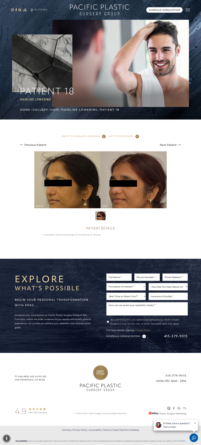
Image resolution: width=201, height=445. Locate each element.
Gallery (40, 109)
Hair (54, 109)
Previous (35, 145)
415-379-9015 (40, 9)
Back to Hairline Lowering (81, 136)
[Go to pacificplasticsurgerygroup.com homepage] (99, 9)
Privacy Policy (142, 330)
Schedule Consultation (164, 10)
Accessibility (95, 429)
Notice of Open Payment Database (121, 429)
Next (168, 145)
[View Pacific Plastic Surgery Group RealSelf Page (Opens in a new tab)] (25, 10)
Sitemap (66, 429)
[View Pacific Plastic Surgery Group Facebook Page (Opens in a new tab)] (16, 9)
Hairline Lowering (79, 109)
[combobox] (126, 286)
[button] (188, 10)
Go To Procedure (121, 136)
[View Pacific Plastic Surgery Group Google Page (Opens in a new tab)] (19, 9)
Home (25, 109)
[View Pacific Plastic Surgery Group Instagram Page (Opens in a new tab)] (12, 9)
